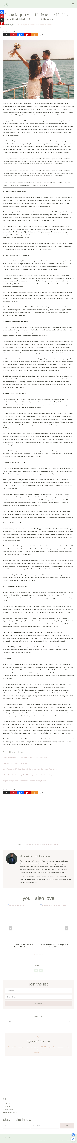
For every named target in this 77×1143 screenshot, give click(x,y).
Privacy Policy (8, 1109)
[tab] (34, 954)
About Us (6, 1103)
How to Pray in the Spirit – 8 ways (16, 763)
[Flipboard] (27, 34)
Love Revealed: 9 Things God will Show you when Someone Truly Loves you (31, 769)
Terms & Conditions (10, 1112)
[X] (6, 34)
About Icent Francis (35, 856)
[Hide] (1, 27)
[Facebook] (20, 34)
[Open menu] (73, 4)
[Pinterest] (13, 34)
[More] (34, 34)
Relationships (30, 25)
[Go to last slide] (10, 928)
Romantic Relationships (44, 25)
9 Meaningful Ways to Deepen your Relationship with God (25, 757)
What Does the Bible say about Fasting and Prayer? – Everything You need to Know (34, 775)
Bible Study (21, 25)
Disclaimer (6, 1106)
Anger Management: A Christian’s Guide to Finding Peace (24, 781)
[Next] (66, 928)
